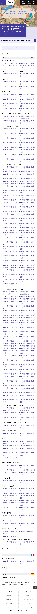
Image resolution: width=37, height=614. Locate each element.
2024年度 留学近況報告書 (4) (10, 311)
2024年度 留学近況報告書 (27, 74)
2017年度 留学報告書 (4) (27, 230)
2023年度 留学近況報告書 (27, 94)
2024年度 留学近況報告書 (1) (10, 175)
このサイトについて (9, 603)
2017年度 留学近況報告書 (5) (10, 243)
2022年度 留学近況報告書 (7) (10, 365)
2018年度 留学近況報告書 (27, 223)
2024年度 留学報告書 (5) (9, 301)
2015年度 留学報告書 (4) (27, 267)
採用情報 (28, 595)
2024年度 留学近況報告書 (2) (27, 175)
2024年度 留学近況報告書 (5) (27, 311)
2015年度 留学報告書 (8, 108)
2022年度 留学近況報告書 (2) (27, 203)
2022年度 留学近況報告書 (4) (27, 356)
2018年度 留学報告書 (8, 223)
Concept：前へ (9, 591)
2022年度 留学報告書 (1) (9, 200)
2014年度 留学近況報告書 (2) (10, 155)
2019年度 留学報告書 (8, 133)
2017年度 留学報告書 (8, 138)
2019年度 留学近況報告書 (27, 133)
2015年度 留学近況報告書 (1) (27, 271)
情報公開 (9, 595)
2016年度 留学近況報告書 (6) (27, 257)
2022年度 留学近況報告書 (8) (27, 365)
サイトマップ (28, 603)
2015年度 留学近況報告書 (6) (10, 285)
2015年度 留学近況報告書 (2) (10, 276)
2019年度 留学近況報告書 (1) (27, 215)
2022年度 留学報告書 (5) (9, 346)
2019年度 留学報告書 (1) (9, 211)
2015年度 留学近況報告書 (27, 108)
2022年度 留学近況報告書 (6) (27, 361)
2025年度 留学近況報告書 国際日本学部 (27, 117)
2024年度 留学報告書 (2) (27, 171)
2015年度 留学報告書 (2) (27, 265)
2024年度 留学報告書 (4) (27, 299)
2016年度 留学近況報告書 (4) (27, 252)
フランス (16, 48)
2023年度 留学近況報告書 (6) (27, 196)
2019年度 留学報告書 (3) (9, 214)
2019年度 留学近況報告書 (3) (27, 219)
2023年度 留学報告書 (8, 94)
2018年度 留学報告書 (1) (9, 385)
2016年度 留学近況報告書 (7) (10, 261)
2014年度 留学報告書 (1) (9, 147)
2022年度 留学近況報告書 (27, 86)
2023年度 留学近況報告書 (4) (27, 191)
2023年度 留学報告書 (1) (9, 178)
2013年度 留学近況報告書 (27, 159)
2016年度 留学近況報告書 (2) (27, 105)
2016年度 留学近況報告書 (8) (27, 261)
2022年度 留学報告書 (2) (27, 200)
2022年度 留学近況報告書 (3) (10, 356)
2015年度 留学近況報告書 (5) (27, 280)
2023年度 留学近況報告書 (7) (27, 337)
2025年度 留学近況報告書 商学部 (27, 168)
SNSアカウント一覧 (9, 607)
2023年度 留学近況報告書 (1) (10, 187)
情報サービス (9, 599)
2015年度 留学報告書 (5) (9, 270)
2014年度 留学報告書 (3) (9, 149)
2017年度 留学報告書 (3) (9, 230)
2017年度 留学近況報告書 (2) (27, 234)
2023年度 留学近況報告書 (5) (10, 196)
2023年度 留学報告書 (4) (27, 181)
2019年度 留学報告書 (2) (27, 211)
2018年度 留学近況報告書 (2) (27, 389)
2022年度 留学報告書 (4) (27, 343)
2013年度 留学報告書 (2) (9, 159)
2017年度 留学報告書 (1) (9, 228)
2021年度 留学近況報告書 (27, 207)
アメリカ (7, 48)
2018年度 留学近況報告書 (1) (10, 389)
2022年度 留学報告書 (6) (27, 346)
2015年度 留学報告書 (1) (9, 265)
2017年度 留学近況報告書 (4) (27, 238)
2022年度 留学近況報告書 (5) (10, 361)
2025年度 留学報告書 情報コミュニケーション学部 (10, 64)
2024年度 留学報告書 (8, 74)
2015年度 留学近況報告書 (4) (10, 280)
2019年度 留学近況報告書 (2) (10, 219)
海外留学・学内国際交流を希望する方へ (16, 40)
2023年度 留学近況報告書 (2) (27, 187)
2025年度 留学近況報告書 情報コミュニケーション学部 (27, 66)
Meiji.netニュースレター (27, 607)
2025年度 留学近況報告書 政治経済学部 (27, 409)
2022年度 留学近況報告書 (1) (10, 203)
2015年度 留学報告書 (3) (9, 267)
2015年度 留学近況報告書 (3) (27, 276)
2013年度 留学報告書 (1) (27, 154)
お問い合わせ (28, 591)
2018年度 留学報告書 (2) (27, 385)
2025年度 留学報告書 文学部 (10, 532)
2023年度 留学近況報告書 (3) (10, 191)
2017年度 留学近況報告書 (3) (10, 238)
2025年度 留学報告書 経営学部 (10, 442)
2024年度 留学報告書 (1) (9, 171)
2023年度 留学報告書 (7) (9, 322)
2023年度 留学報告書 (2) (27, 178)
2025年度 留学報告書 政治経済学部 (10, 409)
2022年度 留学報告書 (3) (9, 343)
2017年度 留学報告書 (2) (27, 228)
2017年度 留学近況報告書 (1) (10, 234)
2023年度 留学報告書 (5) (9, 183)
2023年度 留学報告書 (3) (9, 181)
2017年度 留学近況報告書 (27, 138)
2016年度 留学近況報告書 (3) (10, 252)
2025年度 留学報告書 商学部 (10, 168)
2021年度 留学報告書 (8, 207)
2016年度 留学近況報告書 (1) (10, 105)
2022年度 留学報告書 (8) (27, 348)
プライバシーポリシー (28, 599)
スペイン (26, 48)
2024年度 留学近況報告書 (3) (27, 307)
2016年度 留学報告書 (26, 242)
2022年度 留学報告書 (8, 86)
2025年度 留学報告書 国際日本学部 (10, 117)
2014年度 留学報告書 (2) (27, 147)
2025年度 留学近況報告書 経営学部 (27, 442)
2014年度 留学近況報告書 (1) (27, 151)
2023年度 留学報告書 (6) (27, 183)
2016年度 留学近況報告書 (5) (10, 257)
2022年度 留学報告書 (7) (9, 348)
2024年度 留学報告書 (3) (9, 299)
